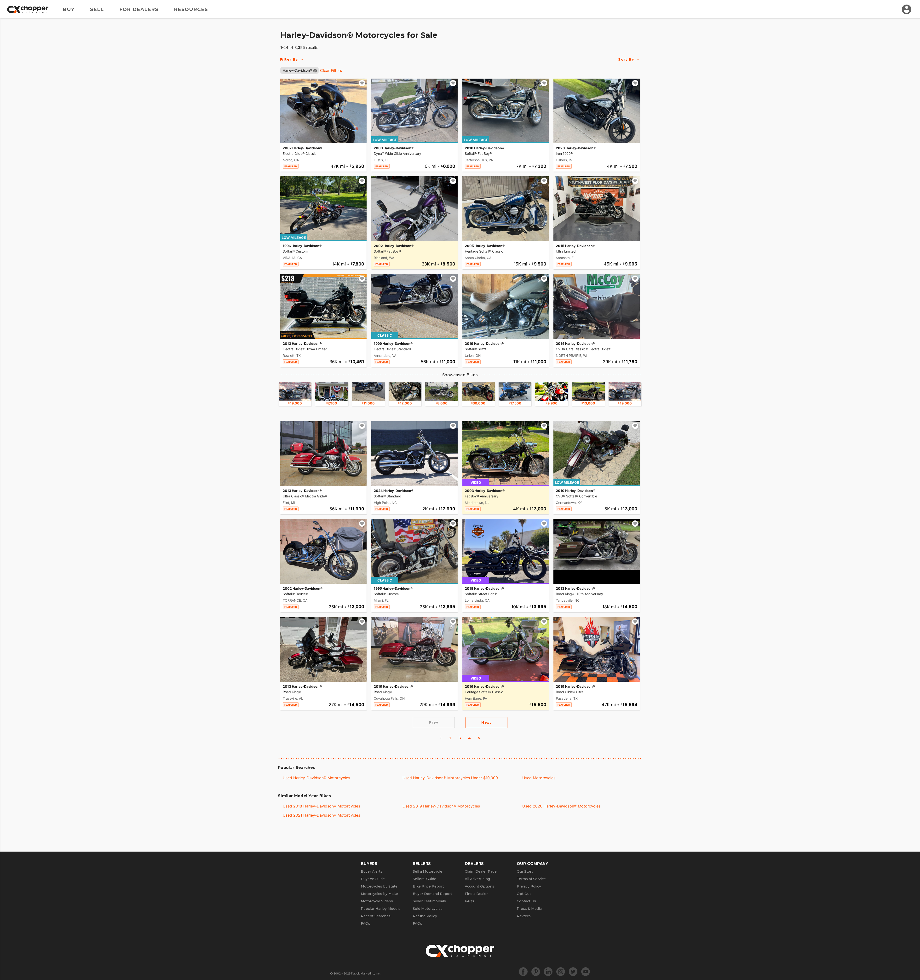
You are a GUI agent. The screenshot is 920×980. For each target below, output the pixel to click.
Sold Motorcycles (428, 908)
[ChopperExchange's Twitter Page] (573, 971)
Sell (97, 9)
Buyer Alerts (371, 871)
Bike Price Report (428, 886)
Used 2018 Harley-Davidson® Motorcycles (321, 806)
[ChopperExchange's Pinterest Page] (535, 971)
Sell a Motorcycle (427, 871)
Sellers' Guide (424, 879)
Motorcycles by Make (379, 894)
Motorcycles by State (379, 886)
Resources (191, 9)
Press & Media (529, 908)
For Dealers (138, 9)
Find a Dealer (476, 894)
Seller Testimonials (429, 901)
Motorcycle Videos (377, 901)
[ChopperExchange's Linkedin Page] (548, 971)
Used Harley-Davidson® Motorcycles (316, 777)
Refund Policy (425, 916)
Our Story (525, 871)
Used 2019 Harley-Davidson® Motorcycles (441, 806)
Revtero (524, 916)
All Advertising (477, 879)
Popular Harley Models (380, 908)
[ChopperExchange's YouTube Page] (585, 971)
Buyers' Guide (373, 879)
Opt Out (524, 894)
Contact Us (526, 901)
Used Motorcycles (538, 777)
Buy (69, 9)
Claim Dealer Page (481, 871)
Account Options (479, 886)
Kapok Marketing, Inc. (365, 973)
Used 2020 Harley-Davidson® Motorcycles (561, 806)
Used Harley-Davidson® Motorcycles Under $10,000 (450, 777)
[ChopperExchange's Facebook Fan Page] (523, 971)
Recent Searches (376, 916)
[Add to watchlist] (362, 83)
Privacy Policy (529, 886)
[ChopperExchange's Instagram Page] (560, 971)
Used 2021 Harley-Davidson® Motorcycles (321, 815)
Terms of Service (531, 879)
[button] (297, 70)
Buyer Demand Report (432, 894)
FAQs (365, 923)
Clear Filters (331, 70)
